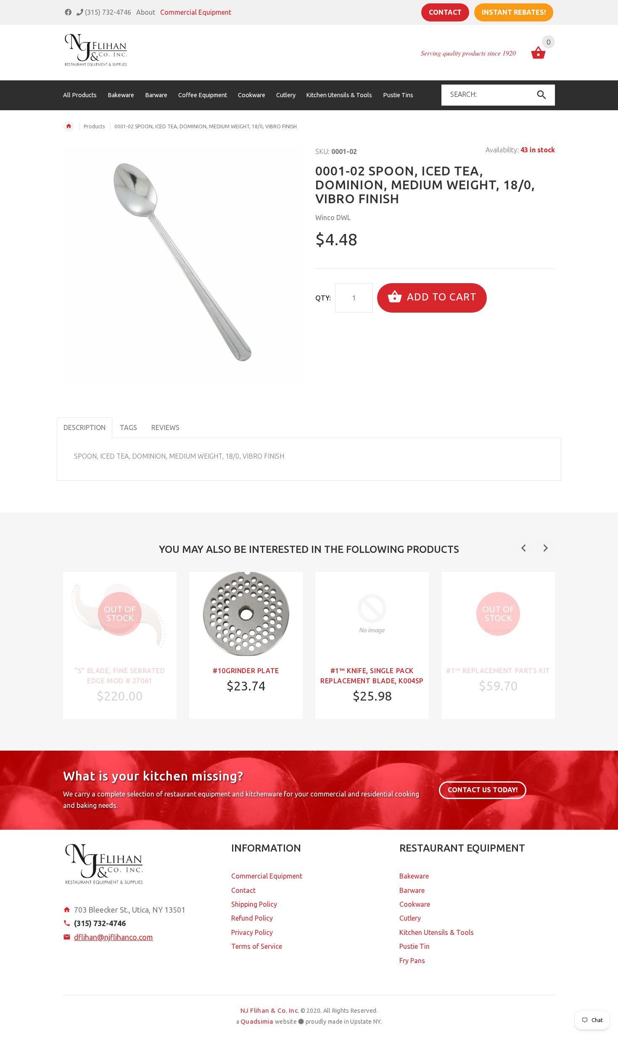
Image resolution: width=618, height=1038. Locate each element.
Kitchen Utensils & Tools (436, 932)
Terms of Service (256, 946)
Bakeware (414, 876)
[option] (120, 645)
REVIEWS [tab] (165, 427)
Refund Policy (252, 918)
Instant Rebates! (514, 12)
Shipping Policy (254, 904)
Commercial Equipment (195, 12)
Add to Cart (440, 297)
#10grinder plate (246, 670)
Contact (445, 12)
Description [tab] (84, 427)
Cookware (414, 904)
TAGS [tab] (128, 427)
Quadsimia (257, 1021)
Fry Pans (412, 960)
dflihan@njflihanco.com (113, 937)
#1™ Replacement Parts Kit (498, 670)
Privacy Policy (252, 932)
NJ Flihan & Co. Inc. (269, 1010)
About (145, 12)
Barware (412, 890)
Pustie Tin (414, 946)
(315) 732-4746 (107, 12)
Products (94, 126)
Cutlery (410, 918)
